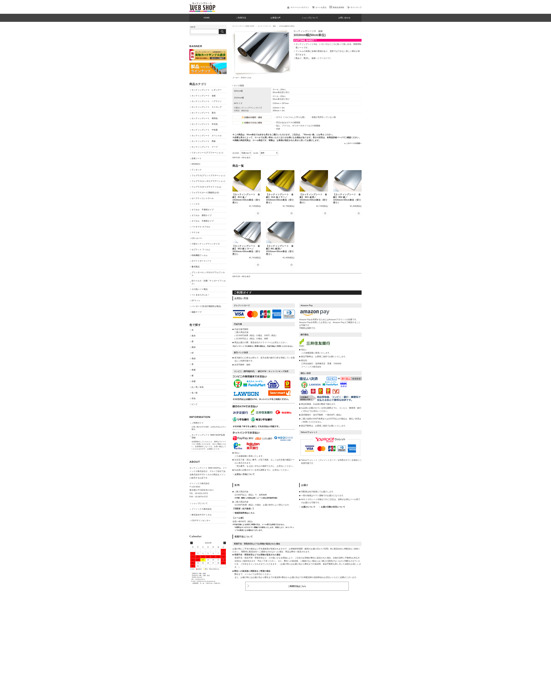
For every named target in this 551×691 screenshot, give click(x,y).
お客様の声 (275, 18)
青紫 (194, 370)
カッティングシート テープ (205, 147)
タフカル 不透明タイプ (203, 209)
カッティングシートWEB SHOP (243, 26)
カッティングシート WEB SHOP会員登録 (208, 436)
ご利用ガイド (198, 423)
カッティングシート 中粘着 (205, 130)
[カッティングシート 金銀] (246, 181)
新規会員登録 (338, 7)
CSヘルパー (197, 238)
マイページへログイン (299, 7)
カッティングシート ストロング (207, 107)
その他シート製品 (200, 289)
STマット (196, 300)
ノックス (196, 204)
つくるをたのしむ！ (201, 295)
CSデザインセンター (201, 520)
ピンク (195, 404)
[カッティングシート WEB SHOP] (202, 3)
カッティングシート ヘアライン (207, 101)
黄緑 (194, 347)
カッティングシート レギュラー (207, 90)
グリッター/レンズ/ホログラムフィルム (208, 273)
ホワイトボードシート (202, 261)
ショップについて (310, 18)
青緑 (194, 358)
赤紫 (194, 381)
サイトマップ (356, 7)
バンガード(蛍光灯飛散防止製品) (206, 306)
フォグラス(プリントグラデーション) (208, 175)
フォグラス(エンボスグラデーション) (208, 181)
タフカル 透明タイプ (202, 215)
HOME (207, 18)
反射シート (197, 158)
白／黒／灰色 (198, 387)
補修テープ (197, 312)
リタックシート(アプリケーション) (207, 152)
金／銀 (195, 393)
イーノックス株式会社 (202, 509)
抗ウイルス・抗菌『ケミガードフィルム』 (209, 282)
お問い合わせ (344, 18)
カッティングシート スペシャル (207, 135)
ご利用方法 (241, 18)
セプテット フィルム (201, 249)
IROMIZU (196, 164)
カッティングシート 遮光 (204, 113)
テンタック (197, 170)
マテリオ (196, 232)
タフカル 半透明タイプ (203, 221)
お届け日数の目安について (333, 507)
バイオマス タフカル (201, 227)
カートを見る (321, 7)
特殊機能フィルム (200, 255)
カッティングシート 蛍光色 (205, 124)
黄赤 (194, 336)
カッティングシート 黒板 (204, 141)
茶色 (194, 398)
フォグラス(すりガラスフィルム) (206, 187)
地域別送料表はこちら (245, 513)
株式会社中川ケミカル (202, 515)
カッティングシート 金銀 (267, 26)
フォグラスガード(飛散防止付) (205, 192)
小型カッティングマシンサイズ (206, 244)
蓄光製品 (196, 266)
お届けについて (308, 507)
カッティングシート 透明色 (205, 118)
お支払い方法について (245, 474)
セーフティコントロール (203, 198)
